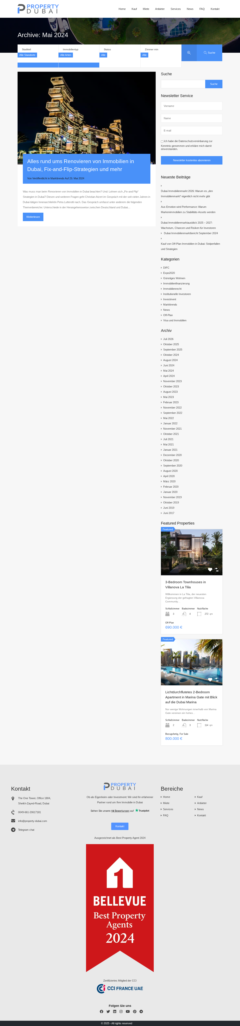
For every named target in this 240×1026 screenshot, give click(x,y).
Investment (169, 299)
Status (107, 49)
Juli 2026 (168, 338)
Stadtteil (26, 49)
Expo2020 (169, 272)
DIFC (166, 267)
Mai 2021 (168, 444)
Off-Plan (168, 315)
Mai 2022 (168, 418)
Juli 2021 (168, 439)
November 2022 (172, 407)
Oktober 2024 (171, 354)
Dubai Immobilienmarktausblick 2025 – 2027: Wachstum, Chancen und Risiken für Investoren (188, 225)
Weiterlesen (33, 216)
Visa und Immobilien (174, 320)
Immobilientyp (70, 49)
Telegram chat (26, 829)
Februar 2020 (171, 486)
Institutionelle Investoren (177, 293)
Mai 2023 (168, 396)
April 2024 (169, 375)
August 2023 (170, 391)
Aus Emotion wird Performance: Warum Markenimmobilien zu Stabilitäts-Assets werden (188, 209)
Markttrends (57, 178)
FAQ (202, 8)
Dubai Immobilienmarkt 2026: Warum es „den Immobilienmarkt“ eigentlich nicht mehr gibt (187, 193)
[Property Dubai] (38, 12)
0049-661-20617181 (29, 812)
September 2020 (172, 465)
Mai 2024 (168, 370)
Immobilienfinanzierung (176, 283)
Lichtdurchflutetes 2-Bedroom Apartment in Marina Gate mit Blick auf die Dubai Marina (191, 697)
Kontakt (215, 8)
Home (122, 8)
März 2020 (169, 481)
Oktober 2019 (171, 502)
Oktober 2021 (171, 433)
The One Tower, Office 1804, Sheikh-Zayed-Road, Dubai (34, 801)
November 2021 (172, 428)
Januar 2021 (170, 449)
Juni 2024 (168, 365)
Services (176, 8)
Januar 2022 (170, 423)
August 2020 (170, 470)
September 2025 (172, 349)
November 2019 (172, 497)
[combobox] (27, 55)
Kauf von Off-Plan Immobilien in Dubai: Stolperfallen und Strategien (190, 246)
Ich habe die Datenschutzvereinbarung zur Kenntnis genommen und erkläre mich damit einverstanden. (186, 145)
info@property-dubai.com (32, 820)
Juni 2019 (168, 507)
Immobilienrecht (172, 288)
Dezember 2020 (172, 455)
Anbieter (160, 8)
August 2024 (170, 360)
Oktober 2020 (171, 460)
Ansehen (192, 566)
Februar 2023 (171, 402)
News (190, 8)
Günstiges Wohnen (174, 278)
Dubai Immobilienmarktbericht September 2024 (191, 233)
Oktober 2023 (171, 386)
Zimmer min (151, 49)
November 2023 (172, 381)
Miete (146, 8)
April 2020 (169, 476)
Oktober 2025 (171, 344)
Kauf (134, 8)
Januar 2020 (170, 491)
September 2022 (172, 412)
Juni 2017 (168, 513)
